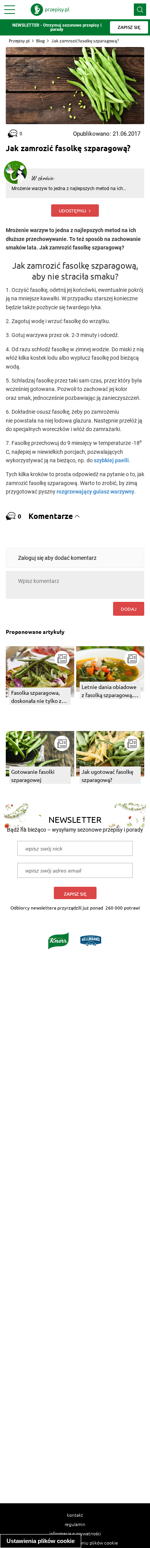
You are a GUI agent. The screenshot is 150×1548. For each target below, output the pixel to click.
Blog (40, 41)
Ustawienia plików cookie (41, 1541)
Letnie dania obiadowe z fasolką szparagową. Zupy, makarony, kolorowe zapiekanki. (109, 691)
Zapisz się (75, 894)
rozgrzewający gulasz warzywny (95, 491)
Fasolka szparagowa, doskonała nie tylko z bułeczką (36, 697)
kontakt (75, 1515)
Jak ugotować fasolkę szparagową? (107, 775)
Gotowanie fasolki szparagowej (33, 775)
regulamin (75, 1524)
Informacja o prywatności (75, 1533)
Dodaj (129, 609)
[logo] (50, 9)
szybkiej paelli (111, 460)
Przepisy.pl (19, 41)
